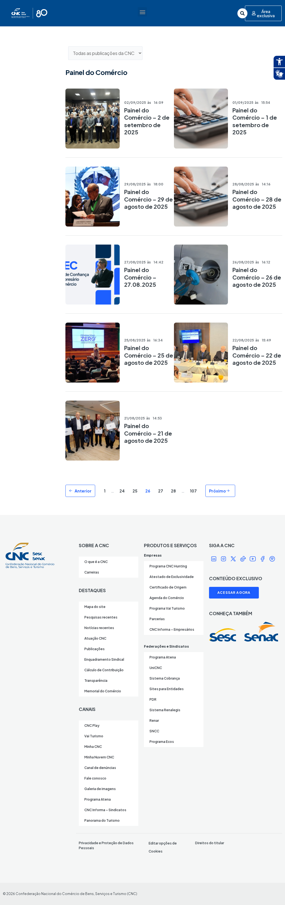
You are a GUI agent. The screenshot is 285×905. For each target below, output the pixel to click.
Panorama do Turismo (102, 820)
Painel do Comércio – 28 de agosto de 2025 (256, 199)
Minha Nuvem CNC (99, 757)
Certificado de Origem (167, 587)
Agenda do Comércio (166, 598)
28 (173, 490)
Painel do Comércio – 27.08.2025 (140, 277)
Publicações (94, 649)
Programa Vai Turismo (167, 608)
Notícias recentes (99, 628)
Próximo (217, 490)
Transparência (95, 680)
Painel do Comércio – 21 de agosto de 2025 (148, 433)
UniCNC (155, 668)
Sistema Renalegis (164, 710)
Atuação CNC (95, 638)
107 (193, 490)
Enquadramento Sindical (104, 659)
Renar (154, 720)
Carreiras (91, 572)
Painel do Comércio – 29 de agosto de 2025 (148, 199)
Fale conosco (95, 778)
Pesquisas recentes (100, 617)
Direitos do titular (209, 843)
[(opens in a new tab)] (92, 119)
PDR (152, 699)
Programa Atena (97, 799)
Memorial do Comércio (102, 691)
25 (134, 490)
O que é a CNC (96, 562)
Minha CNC (93, 747)
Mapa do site (94, 607)
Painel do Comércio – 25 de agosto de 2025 (148, 355)
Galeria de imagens (100, 789)
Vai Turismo (93, 736)
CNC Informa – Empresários (171, 629)
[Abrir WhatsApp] (271, 891)
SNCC (154, 731)
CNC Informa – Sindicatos (105, 810)
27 (160, 490)
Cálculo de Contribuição (104, 670)
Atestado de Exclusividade (171, 577)
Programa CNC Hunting (168, 566)
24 (122, 490)
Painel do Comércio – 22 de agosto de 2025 (256, 355)
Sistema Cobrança (164, 678)
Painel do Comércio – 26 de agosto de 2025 (256, 277)
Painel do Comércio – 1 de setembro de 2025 (254, 121)
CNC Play (91, 725)
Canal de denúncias (100, 768)
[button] (142, 11)
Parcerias (157, 619)
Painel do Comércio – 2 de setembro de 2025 (146, 121)
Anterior (83, 490)
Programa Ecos (161, 742)
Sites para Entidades (166, 689)
